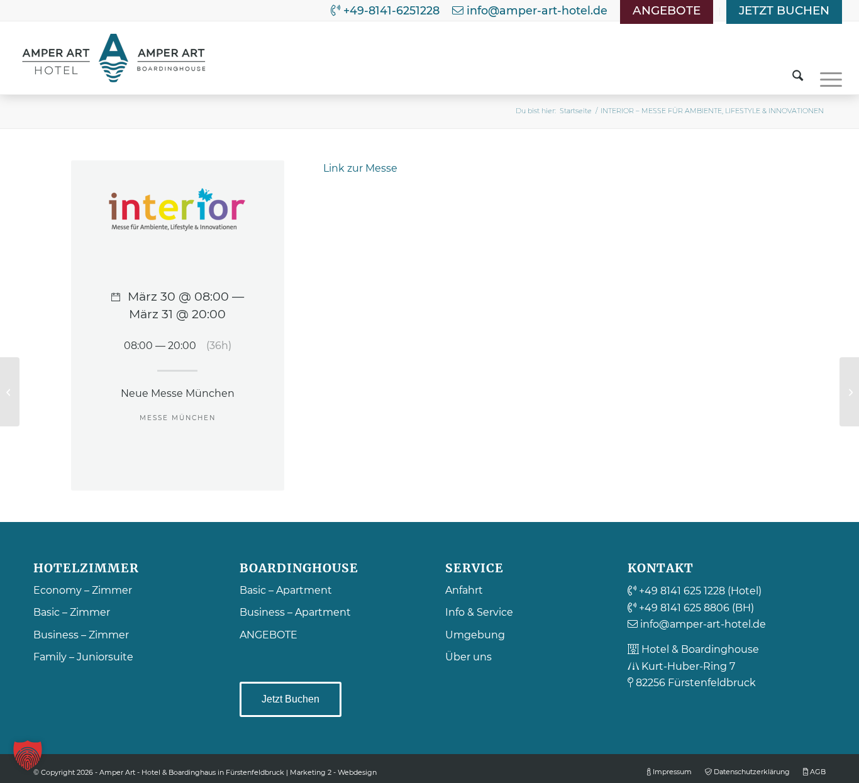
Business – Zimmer (81, 635)
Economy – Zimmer (82, 590)
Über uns (468, 657)
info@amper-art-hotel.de (535, 10)
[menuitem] (667, 12)
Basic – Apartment (286, 590)
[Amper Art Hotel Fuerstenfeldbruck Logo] (114, 57)
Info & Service (479, 612)
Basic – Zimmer (71, 612)
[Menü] (827, 72)
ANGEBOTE (268, 635)
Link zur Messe (360, 168)
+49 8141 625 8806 (682, 608)
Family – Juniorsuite (83, 657)
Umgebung (475, 635)
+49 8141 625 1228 (680, 591)
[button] (27, 755)
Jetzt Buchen (290, 699)
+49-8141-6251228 (390, 10)
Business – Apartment (295, 612)
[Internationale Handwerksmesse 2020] (9, 391)
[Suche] (797, 72)
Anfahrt (464, 590)
